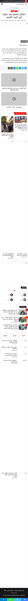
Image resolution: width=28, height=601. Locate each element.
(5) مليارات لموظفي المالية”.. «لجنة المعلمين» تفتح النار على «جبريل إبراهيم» (9, 319)
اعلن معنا (9, 595)
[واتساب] (17, 68)
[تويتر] (23, 68)
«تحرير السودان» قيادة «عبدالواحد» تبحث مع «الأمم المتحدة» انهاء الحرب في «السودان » (9, 311)
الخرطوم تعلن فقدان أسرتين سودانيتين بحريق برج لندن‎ (10, 354)
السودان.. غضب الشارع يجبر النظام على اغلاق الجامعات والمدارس (7, 135)
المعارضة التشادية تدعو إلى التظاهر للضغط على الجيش (7, 255)
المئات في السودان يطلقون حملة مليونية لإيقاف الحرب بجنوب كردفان (9, 474)
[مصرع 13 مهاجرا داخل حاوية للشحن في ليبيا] (21, 196)
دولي (12, 11)
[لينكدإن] (20, 68)
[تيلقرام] (14, 68)
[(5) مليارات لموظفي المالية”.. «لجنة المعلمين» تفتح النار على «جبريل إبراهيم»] (23, 319)
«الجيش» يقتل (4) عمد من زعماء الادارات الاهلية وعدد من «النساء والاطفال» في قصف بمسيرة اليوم (21, 126)
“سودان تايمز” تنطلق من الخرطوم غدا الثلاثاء (9, 348)
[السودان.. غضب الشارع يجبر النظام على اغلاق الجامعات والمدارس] (7, 124)
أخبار (11, 8)
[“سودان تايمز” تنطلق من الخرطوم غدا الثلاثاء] (22, 349)
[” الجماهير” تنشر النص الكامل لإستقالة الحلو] (22, 415)
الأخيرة (14, 336)
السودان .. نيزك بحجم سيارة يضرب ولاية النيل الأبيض (9, 341)
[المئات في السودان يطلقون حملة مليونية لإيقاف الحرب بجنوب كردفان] (22, 528)
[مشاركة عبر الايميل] (12, 68)
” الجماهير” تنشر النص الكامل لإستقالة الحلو (10, 361)
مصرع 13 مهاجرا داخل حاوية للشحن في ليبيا (22, 254)
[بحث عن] (26, 5)
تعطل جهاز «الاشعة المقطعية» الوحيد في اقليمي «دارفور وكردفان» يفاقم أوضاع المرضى (10, 326)
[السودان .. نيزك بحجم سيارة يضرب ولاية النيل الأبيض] (22, 342)
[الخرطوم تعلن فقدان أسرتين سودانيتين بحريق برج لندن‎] (22, 356)
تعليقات (5, 336)
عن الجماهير (22, 595)
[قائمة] (2, 5)
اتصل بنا (4, 595)
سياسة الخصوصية (15, 595)
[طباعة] (9, 68)
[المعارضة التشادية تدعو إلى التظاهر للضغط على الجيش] (7, 196)
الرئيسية (15, 8)
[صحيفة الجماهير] (20, 4)
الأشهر (23, 336)
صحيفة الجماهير (10, 590)
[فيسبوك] (25, 68)
